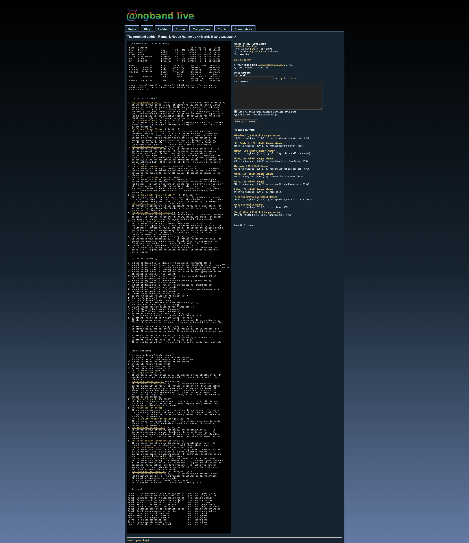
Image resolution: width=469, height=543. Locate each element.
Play (147, 29)
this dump (245, 46)
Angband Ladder (258, 51)
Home (132, 29)
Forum (180, 29)
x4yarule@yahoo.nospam (271, 65)
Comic (222, 29)
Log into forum (288, 78)
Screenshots (243, 29)
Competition (201, 29)
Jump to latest (243, 60)
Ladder (163, 29)
